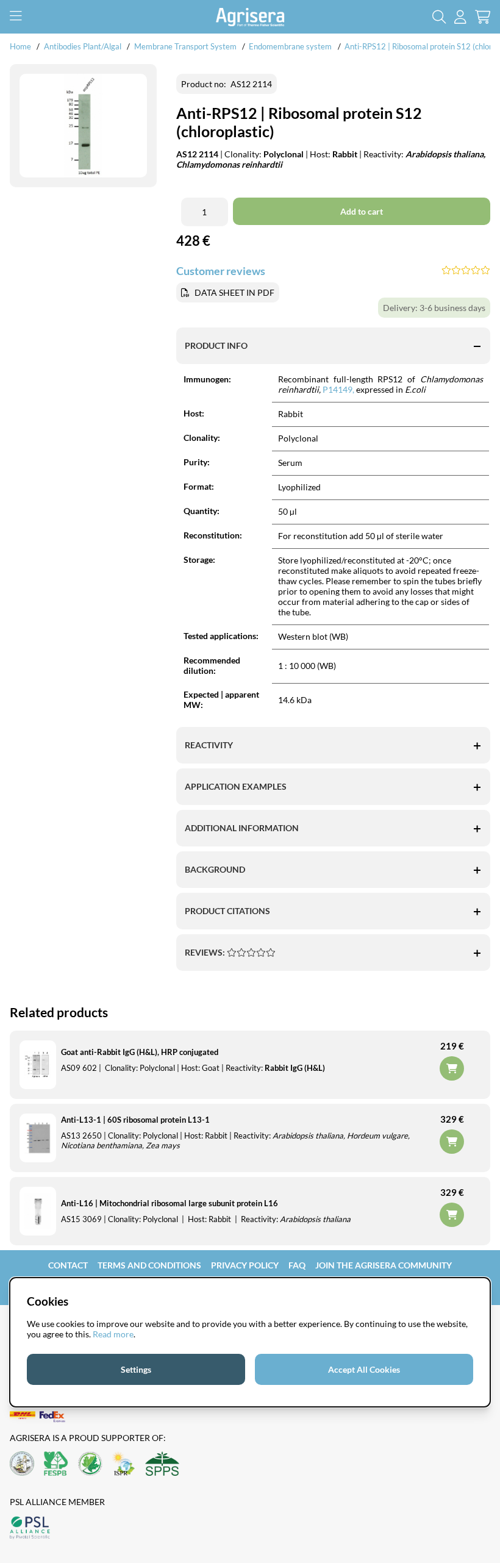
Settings (136, 1369)
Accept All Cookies (364, 1369)
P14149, (338, 389)
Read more (113, 1334)
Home (20, 46)
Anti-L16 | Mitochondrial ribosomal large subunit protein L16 (169, 1203)
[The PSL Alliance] (30, 1528)
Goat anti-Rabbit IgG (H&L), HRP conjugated (139, 1052)
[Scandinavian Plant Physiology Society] (162, 1464)
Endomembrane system (290, 46)
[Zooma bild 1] (83, 125)
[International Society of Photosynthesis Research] (123, 1464)
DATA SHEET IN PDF (234, 292)
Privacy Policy (245, 1265)
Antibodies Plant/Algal (83, 46)
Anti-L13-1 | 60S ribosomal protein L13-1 (135, 1120)
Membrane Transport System (185, 46)
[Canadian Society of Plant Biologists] (90, 1464)
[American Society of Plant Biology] (22, 1464)
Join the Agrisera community (383, 1265)
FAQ (296, 1265)
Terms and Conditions (149, 1265)
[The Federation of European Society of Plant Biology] (56, 1464)
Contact (68, 1265)
